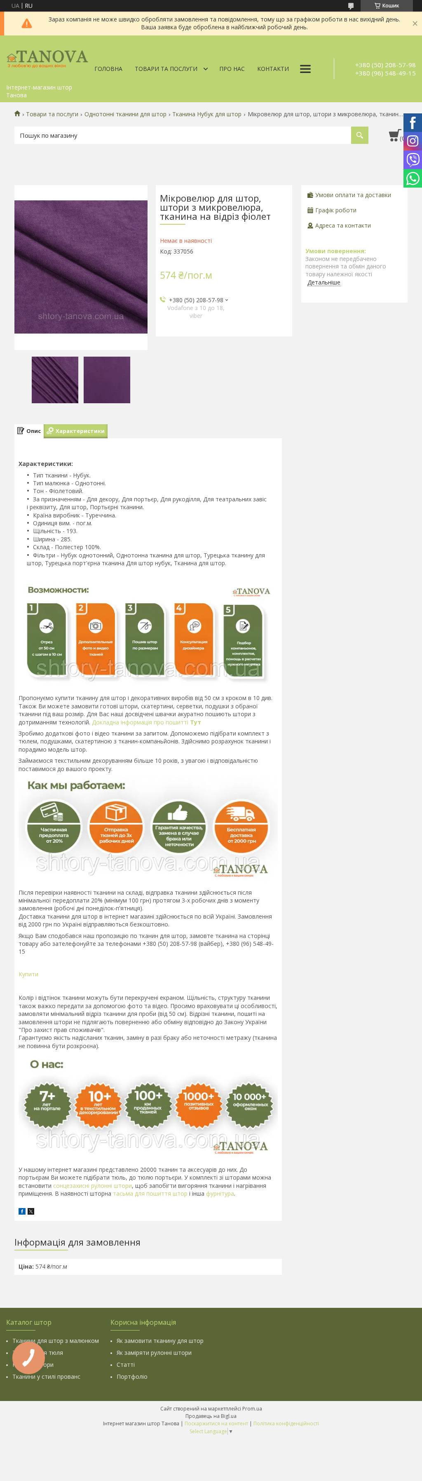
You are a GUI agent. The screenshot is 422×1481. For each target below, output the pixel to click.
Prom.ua (252, 1408)
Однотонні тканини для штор (125, 114)
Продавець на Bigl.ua (211, 1416)
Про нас (232, 69)
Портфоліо (132, 1376)
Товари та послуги (166, 69)
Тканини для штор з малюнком (55, 1341)
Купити (28, 974)
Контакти (273, 69)
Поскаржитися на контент (216, 1423)
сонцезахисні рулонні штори (92, 1186)
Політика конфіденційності (286, 1423)
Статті (126, 1364)
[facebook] (22, 1212)
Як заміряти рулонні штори (154, 1352)
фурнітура (219, 1193)
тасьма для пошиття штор (150, 1193)
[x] (31, 1212)
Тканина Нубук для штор (206, 114)
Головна (108, 69)
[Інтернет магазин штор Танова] (47, 57)
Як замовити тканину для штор (160, 1341)
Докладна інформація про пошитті (146, 722)
